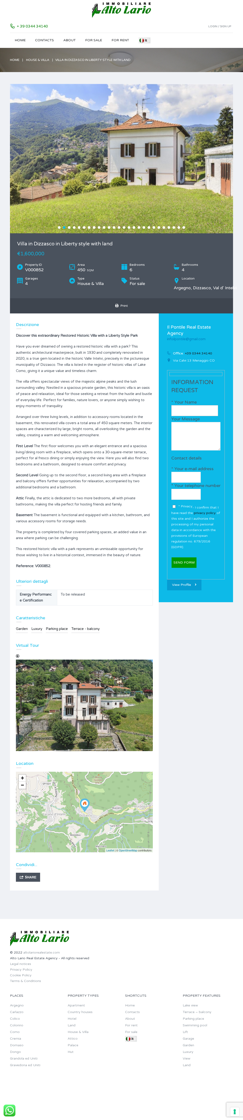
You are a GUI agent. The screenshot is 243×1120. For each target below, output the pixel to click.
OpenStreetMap (128, 850)
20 (154, 227)
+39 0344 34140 (198, 353)
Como (15, 1032)
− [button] (22, 785)
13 (119, 227)
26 (183, 227)
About (69, 40)
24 (174, 227)
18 (144, 227)
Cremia (15, 1039)
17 (139, 227)
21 (159, 227)
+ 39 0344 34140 (32, 26)
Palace (73, 1045)
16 (134, 227)
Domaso (16, 1045)
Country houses (80, 1012)
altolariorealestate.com (41, 952)
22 (164, 227)
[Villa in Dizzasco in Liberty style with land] (85, 805)
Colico (15, 1019)
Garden (22, 629)
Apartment (76, 1005)
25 (179, 227)
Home (20, 40)
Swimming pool (195, 1025)
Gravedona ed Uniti (25, 1065)
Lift (185, 1032)
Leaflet (110, 850)
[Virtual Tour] (84, 702)
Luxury (36, 629)
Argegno (17, 1005)
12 (114, 227)
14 (124, 227)
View (186, 1058)
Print (123, 306)
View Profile (181, 585)
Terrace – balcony (197, 1012)
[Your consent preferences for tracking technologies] (234, 1111)
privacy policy (205, 513)
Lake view (190, 1005)
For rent (120, 40)
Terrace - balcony (85, 629)
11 (109, 227)
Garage (188, 1039)
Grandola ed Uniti (23, 1058)
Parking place (57, 629)
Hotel (72, 1019)
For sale (93, 40)
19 (149, 227)
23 (169, 227)
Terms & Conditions (25, 981)
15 (129, 227)
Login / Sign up (219, 26)
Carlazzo (16, 1012)
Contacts (44, 40)
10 (104, 227)
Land (71, 1025)
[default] (123, 158)
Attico (73, 1039)
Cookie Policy (21, 975)
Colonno (16, 1025)
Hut (71, 1052)
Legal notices (20, 964)
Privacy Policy (21, 970)
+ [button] (22, 778)
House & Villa (37, 60)
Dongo (15, 1052)
